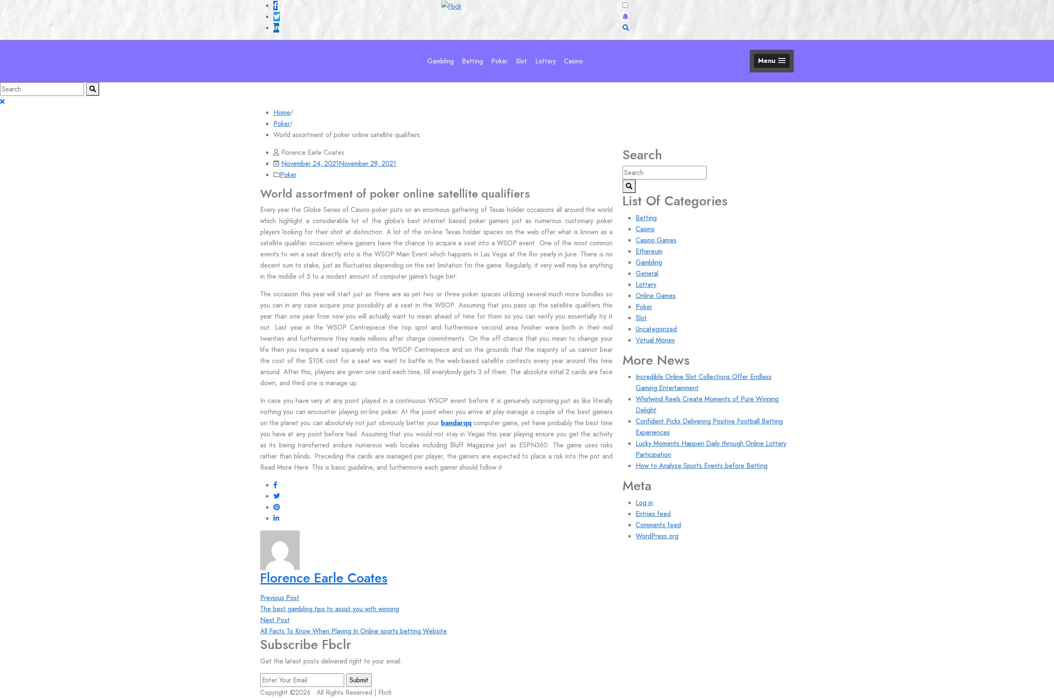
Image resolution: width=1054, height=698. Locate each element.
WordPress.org (657, 536)
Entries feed (653, 514)
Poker (499, 61)
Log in (644, 502)
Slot (521, 61)
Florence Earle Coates (323, 577)
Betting (472, 61)
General (647, 273)
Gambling (440, 61)
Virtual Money (655, 340)
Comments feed (658, 525)
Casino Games (656, 240)
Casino (573, 61)
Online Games (656, 295)
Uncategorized (656, 329)
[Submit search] (92, 89)
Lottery (545, 61)
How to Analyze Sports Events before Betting (701, 465)
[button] (772, 60)
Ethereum (649, 251)
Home (281, 112)
